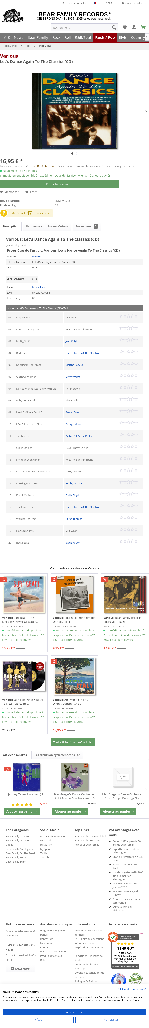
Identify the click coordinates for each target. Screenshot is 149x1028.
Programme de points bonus (52, 933)
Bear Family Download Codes (19, 842)
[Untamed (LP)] (26, 777)
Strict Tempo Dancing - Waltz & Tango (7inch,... (74, 796)
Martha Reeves (74, 365)
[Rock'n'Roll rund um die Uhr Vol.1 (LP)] (74, 594)
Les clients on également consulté (57, 755)
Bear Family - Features (87, 840)
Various (9, 56)
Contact (44, 947)
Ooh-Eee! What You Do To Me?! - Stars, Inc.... (22, 701)
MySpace (45, 849)
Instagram (46, 844)
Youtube (45, 857)
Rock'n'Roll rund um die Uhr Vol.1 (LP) (74, 620)
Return (44, 960)
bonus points (41, 213)
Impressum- (47, 939)
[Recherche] (114, 27)
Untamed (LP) (26, 794)
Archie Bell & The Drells (79, 436)
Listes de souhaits (75, 3)
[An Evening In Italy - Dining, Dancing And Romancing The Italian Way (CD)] (74, 676)
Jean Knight (72, 341)
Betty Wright (73, 376)
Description (10, 226)
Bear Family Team (16, 861)
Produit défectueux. (51, 956)
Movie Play (38, 287)
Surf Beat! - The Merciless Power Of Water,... (20, 620)
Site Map (79, 968)
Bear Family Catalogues (19, 849)
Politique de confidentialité (132, 989)
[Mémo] (125, 27)
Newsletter (46, 943)
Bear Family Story (16, 857)
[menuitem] (84, 27)
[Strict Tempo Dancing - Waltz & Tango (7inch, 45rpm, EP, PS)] (74, 777)
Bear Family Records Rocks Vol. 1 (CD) (122, 620)
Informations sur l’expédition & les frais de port (88, 947)
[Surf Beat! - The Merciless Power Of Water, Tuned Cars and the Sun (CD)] (23, 594)
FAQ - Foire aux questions (89, 939)
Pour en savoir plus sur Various (47, 226)
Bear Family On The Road (20, 853)
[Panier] (143, 27)
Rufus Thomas (74, 519)
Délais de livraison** (86, 964)
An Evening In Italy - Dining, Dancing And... (71, 701)
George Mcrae (74, 424)
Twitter (44, 853)
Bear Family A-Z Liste (17, 836)
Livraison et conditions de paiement (89, 975)
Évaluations (86, 226)
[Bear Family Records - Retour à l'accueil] (13, 15)
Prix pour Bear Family (86, 844)
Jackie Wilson (73, 542)
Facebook (45, 840)
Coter (33, 192)
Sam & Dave (72, 412)
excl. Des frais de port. (44, 166)
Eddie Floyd (72, 495)
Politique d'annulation (53, 951)
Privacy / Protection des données (88, 933)
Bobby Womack (75, 483)
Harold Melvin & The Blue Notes (84, 353)
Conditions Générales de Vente (88, 958)
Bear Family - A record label (90, 836)
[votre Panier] (134, 27)
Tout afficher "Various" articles (73, 742)
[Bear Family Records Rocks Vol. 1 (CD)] (125, 594)
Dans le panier (57, 184)
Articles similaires (15, 755)
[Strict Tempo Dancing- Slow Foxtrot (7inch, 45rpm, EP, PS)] (122, 777)
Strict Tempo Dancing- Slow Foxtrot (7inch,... (122, 796)
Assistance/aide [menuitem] (133, 3)
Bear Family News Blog (53, 836)
